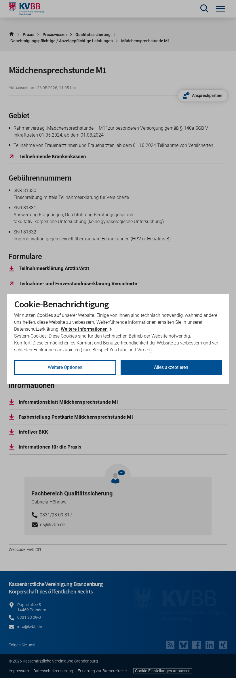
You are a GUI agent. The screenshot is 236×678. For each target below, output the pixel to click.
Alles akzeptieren (171, 367)
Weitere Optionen (65, 367)
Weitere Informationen (84, 329)
